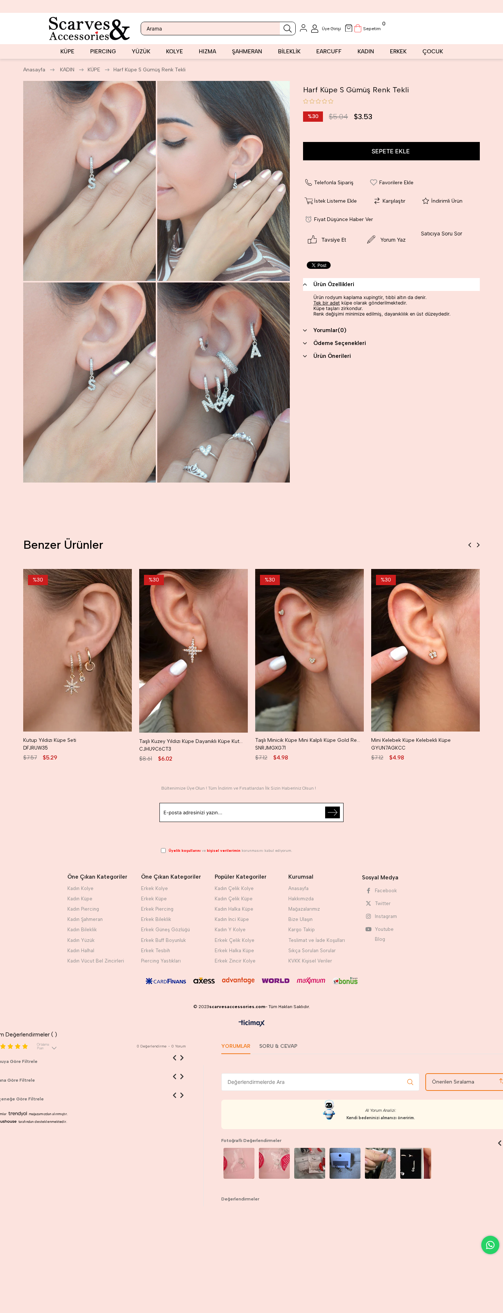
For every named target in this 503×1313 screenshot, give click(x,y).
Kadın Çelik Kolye (234, 888)
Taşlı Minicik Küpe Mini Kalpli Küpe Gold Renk (307, 740)
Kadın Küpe (79, 898)
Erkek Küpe (154, 898)
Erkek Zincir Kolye (235, 961)
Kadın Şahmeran (85, 919)
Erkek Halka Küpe (234, 950)
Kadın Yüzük (81, 940)
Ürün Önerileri (332, 356)
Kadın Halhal (80, 950)
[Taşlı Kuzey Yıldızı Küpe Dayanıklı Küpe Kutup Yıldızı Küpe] (193, 651)
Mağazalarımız (304, 909)
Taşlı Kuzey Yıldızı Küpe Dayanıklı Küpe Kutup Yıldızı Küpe (191, 741)
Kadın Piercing (83, 909)
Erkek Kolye (154, 888)
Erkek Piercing (157, 909)
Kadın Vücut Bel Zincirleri (95, 961)
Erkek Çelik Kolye (234, 940)
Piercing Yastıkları (161, 961)
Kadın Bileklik (82, 929)
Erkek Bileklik (156, 919)
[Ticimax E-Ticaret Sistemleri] (252, 1024)
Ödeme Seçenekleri (339, 343)
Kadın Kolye (80, 888)
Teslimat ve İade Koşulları (316, 940)
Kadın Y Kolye (230, 929)
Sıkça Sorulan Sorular (312, 950)
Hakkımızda (301, 898)
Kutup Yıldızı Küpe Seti (49, 740)
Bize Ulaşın (300, 919)
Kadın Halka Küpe (234, 909)
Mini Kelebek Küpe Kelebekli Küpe (411, 740)
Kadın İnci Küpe (232, 919)
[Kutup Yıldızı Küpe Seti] (77, 650)
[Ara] (287, 28)
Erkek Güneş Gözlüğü (165, 929)
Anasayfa (298, 888)
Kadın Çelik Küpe (234, 898)
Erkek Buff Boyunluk (163, 940)
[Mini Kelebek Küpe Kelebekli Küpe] (425, 650)
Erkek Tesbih (155, 950)
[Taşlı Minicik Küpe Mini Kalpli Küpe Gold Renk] (309, 650)
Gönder (332, 812)
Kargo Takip (301, 929)
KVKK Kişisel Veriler (310, 961)
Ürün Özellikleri (333, 284)
